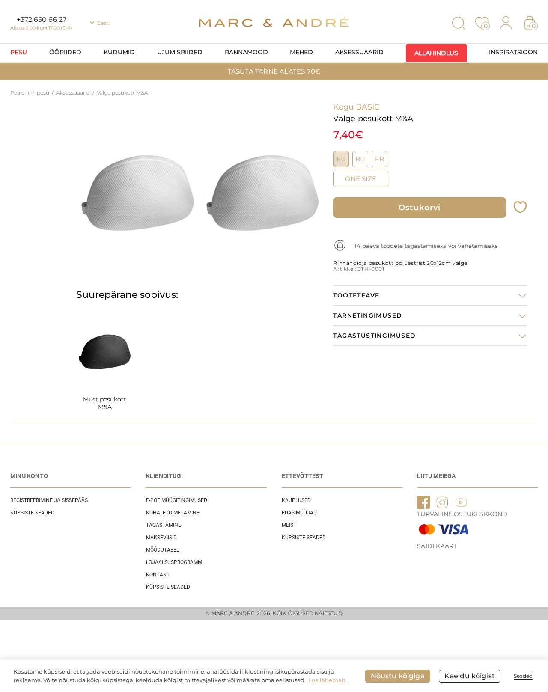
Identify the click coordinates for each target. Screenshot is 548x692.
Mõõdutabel (162, 550)
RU (360, 159)
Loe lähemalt (326, 680)
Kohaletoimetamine (173, 513)
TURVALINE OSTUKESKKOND (462, 514)
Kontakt (158, 575)
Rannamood (246, 52)
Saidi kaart (437, 546)
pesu (18, 52)
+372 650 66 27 (41, 19)
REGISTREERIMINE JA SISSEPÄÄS (49, 500)
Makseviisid (161, 538)
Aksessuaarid (359, 52)
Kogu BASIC (356, 107)
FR (379, 159)
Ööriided (65, 52)
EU (341, 159)
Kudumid (119, 52)
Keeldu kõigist (469, 676)
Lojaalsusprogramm (174, 562)
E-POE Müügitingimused (176, 500)
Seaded (523, 676)
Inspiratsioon (513, 52)
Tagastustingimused (374, 335)
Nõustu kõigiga (398, 676)
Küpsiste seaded (32, 513)
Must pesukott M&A (104, 403)
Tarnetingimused (367, 315)
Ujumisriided (180, 52)
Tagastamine (163, 525)
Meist (289, 525)
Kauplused (296, 500)
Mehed (301, 52)
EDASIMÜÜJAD (299, 513)
